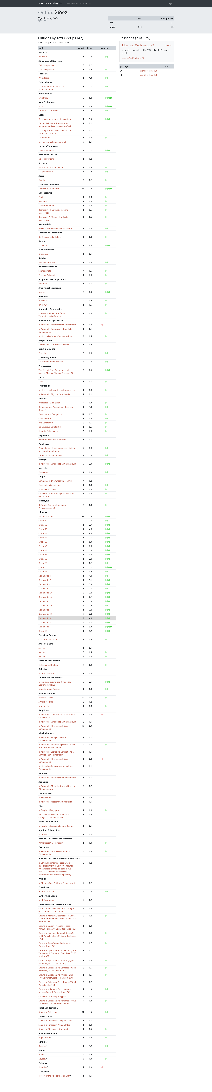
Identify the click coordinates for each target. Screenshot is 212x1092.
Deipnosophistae (46, 65)
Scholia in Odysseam (48, 1012)
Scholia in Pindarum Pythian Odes (54, 1025)
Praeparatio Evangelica (49, 402)
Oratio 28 (43, 529)
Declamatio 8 (45, 584)
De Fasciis (43, 245)
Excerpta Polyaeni (47, 275)
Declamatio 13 (45, 588)
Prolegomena (45, 797)
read (152, 70)
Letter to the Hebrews (49, 110)
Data (41, 381)
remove (168, 45)
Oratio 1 (42, 520)
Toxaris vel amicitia (47, 150)
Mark (41, 106)
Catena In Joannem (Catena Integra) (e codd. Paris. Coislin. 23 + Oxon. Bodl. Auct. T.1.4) (57, 936)
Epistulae (43, 283)
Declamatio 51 (45, 626)
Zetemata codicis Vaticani (50, 455)
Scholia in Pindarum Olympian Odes (55, 1020)
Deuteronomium (46, 205)
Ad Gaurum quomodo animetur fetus (55, 228)
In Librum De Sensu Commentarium (55, 336)
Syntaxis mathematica (49, 188)
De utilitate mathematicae (51, 361)
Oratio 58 (43, 631)
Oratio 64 (43, 571)
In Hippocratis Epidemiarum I (52, 142)
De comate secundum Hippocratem (55, 119)
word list (144, 70)
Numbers (43, 201)
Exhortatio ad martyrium (50, 485)
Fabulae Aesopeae (47, 262)
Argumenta (44, 706)
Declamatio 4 (45, 575)
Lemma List (72, 3)
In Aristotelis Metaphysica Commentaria (57, 324)
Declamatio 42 (45, 618)
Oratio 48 (43, 546)
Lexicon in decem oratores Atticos (54, 344)
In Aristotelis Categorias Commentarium (57, 463)
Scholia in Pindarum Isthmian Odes (55, 1029)
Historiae (43, 834)
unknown (43, 56)
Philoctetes (44, 78)
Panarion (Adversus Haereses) (52, 439)
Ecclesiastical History (48, 665)
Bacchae (42, 1046)
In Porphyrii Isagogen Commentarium (56, 826)
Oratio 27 (43, 525)
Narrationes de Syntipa (49, 689)
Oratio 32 (43, 533)
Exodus (42, 197)
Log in (170, 3)
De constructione (46, 159)
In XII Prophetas (46, 900)
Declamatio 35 (45, 609)
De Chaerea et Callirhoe (50, 237)
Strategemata (45, 271)
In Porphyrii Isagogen (49, 810)
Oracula (42, 353)
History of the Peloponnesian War (54, 1075)
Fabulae (42, 180)
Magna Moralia (46, 171)
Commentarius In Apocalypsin (52, 996)
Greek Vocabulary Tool (51, 3)
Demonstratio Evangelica (50, 414)
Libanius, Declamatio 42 (138, 45)
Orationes (43, 254)
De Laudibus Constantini (50, 427)
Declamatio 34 (45, 605)
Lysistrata (43, 98)
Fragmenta (43, 472)
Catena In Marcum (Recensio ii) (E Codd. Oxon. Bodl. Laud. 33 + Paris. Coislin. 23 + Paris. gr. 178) (57, 918)
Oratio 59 (43, 563)
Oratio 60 (43, 567)
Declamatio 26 (45, 597)
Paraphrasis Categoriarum (51, 843)
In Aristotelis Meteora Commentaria (55, 801)
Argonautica (44, 1037)
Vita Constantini (46, 422)
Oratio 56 (43, 554)
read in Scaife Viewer (132, 58)
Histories (43, 1067)
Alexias (42, 648)
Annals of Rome (46, 697)
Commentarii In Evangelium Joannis (55, 481)
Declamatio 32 (45, 601)
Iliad (41, 1054)
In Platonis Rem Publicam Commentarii (57, 883)
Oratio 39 (43, 541)
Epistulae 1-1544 (46, 516)
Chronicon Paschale (48, 639)
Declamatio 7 (45, 580)
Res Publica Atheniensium (51, 167)
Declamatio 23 (45, 592)
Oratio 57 (43, 559)
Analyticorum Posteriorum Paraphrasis (57, 390)
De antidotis (44, 137)
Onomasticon (45, 418)
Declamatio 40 (45, 614)
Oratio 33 (43, 537)
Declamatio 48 (45, 622)
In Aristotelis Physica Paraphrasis (54, 394)
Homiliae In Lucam (47, 489)
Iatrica (42, 292)
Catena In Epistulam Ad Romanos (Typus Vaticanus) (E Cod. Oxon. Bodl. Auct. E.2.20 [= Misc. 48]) (57, 953)
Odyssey (42, 1058)
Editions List (85, 3)
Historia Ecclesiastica (48, 431)
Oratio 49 (43, 550)
